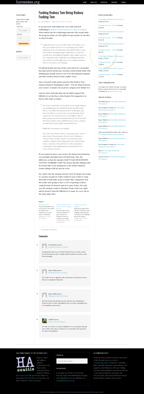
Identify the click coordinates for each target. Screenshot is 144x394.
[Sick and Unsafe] (48, 211)
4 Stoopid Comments (49, 230)
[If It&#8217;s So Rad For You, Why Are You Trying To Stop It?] (65, 213)
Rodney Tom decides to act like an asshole (69, 29)
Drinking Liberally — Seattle (107, 25)
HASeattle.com (33, 378)
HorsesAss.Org (32, 2)
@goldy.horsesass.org (114, 91)
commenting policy (101, 363)
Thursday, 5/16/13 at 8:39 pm (57, 273)
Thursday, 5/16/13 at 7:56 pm (57, 247)
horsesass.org (21, 375)
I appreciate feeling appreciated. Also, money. (22, 21)
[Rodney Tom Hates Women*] (83, 212)
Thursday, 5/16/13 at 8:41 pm (57, 296)
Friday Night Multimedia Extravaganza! (111, 19)
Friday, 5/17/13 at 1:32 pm (56, 322)
